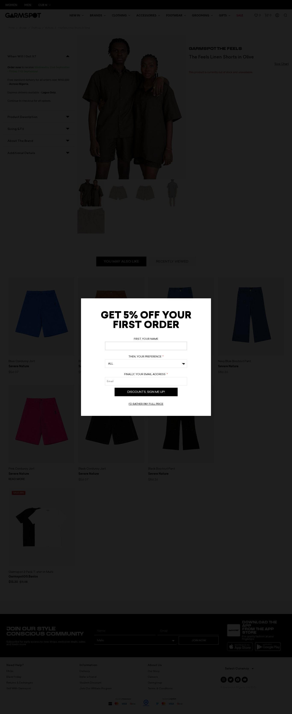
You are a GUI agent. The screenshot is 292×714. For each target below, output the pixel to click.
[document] (146, 357)
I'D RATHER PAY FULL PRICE (146, 403)
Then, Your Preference (145, 356)
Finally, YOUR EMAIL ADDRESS (145, 374)
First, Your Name (146, 338)
